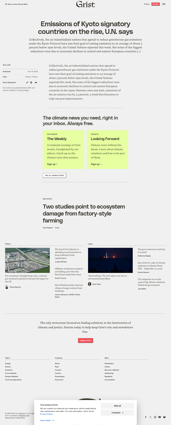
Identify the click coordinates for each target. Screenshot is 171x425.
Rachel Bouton (143, 272)
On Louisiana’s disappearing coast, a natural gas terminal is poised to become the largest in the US (26, 279)
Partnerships (60, 376)
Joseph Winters (61, 262)
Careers (58, 373)
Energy (7, 363)
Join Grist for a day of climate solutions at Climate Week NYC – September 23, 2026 (151, 266)
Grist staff (6, 65)
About (57, 363)
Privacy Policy (20, 417)
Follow (146, 4)
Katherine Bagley (144, 256)
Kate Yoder (96, 284)
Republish (108, 376)
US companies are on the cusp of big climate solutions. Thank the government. (151, 282)
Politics (8, 367)
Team (57, 367)
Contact (58, 370)
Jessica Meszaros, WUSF (64, 295)
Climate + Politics (31, 77)
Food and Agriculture (13, 380)
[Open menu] (164, 4)
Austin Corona (60, 278)
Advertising (109, 373)
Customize (116, 413)
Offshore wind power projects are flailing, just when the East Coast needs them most (69, 271)
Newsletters (109, 363)
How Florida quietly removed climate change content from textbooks (69, 288)
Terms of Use (9, 417)
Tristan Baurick (15, 287)
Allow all (117, 406)
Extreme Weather (11, 376)
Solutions (8, 370)
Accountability (11, 373)
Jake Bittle (142, 289)
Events (107, 367)
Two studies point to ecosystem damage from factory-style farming (84, 213)
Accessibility (110, 380)
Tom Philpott (48, 228)
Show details (45, 420)
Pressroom (59, 380)
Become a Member (112, 370)
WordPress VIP (24, 415)
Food (57, 228)
